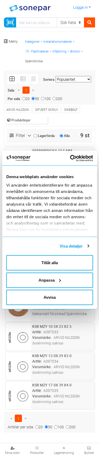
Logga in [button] (80, 7)
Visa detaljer (71, 246)
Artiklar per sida (20, 426)
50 (37, 98)
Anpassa (47, 280)
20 (27, 98)
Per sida (14, 98)
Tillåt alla (49, 262)
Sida (11, 90)
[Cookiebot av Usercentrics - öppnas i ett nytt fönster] (77, 158)
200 (59, 98)
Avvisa (50, 297)
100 (47, 98)
